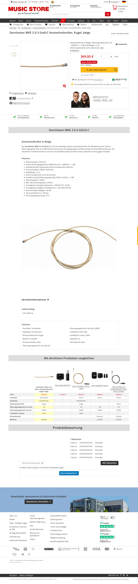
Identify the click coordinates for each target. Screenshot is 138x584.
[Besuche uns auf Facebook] (121, 575)
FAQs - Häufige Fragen (18, 523)
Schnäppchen (18, 24)
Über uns (13, 516)
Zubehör (124, 20)
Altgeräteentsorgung (21, 103)
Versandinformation (58, 516)
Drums (28, 20)
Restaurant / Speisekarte (35, 534)
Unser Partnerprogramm (37, 517)
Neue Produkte (36, 24)
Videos (32, 539)
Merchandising (68, 24)
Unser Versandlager (58, 527)
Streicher (54, 20)
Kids (109, 20)
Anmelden (114, 2)
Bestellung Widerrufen (59, 541)
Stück (116, 57)
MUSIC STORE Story (38, 522)
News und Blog (26, 575)
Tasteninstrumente (41, 20)
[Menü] (114, 515)
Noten (116, 20)
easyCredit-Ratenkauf (18, 540)
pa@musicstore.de (20, 2)
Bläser (102, 20)
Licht (94, 20)
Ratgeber (115, 24)
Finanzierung (14, 536)
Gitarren (12, 20)
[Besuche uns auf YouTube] (127, 575)
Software (81, 20)
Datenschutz (104, 579)
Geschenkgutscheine (58, 534)
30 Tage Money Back (17, 533)
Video (125, 24)
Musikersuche (97, 24)
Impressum (95, 579)
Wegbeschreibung (57, 538)
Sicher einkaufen (57, 523)
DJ (88, 20)
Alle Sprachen (109, 462)
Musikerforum (78, 579)
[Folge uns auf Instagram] (124, 575)
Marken (83, 24)
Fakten (12, 519)
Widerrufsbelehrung (117, 579)
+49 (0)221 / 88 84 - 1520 (102, 100)
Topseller (52, 24)
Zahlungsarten (56, 519)
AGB (127, 579)
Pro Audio (71, 20)
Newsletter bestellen (37, 501)
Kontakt (12, 575)
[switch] (113, 517)
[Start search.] (108, 14)
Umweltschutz (56, 530)
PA (63, 20)
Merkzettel (32, 93)
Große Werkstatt (36, 529)
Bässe (21, 20)
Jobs (107, 24)
